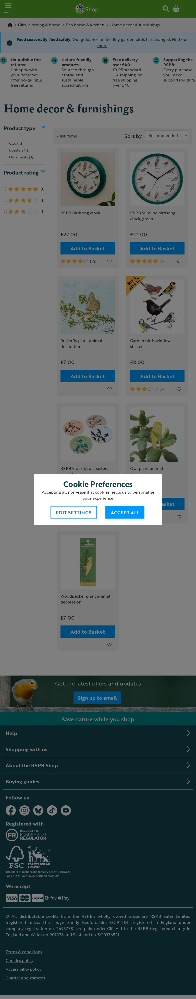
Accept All (125, 512)
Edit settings (73, 512)
